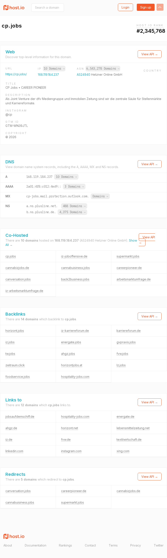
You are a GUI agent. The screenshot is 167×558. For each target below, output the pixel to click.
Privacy (135, 545)
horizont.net (69, 428)
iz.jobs (10, 342)
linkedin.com (14, 451)
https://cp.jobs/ (16, 74)
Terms (113, 545)
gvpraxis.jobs (126, 342)
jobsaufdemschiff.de (19, 416)
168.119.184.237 (48, 74)
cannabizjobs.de (17, 268)
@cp (8, 114)
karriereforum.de (129, 330)
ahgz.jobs (68, 353)
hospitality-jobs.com (75, 376)
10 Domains (54, 68)
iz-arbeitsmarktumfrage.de (24, 291)
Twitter (159, 545)
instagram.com (71, 451)
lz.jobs (121, 365)
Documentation (35, 545)
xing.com (123, 451)
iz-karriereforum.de (75, 330)
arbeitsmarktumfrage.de (134, 279)
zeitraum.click (15, 365)
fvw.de (66, 439)
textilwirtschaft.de (129, 439)
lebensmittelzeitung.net (133, 428)
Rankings (65, 545)
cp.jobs (10, 256)
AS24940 (84, 74)
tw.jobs (10, 353)
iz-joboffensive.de (74, 256)
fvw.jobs (122, 353)
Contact (90, 545)
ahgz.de (11, 428)
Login (125, 7)
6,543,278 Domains (102, 68)
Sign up (145, 7)
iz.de (8, 439)
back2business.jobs (75, 279)
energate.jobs (71, 342)
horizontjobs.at (71, 365)
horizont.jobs (14, 330)
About (7, 545)
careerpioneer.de (129, 268)
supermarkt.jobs (128, 256)
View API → (149, 54)
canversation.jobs (18, 279)
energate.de (125, 416)
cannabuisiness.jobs (75, 268)
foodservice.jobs (17, 376)
